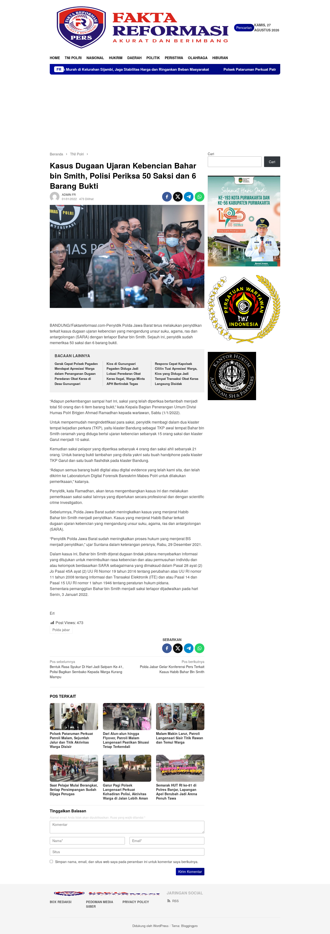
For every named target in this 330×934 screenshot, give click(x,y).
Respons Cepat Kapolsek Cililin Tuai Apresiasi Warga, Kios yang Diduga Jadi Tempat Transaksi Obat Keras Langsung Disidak (176, 373)
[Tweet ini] (178, 197)
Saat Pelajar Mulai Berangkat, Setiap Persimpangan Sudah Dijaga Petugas (74, 789)
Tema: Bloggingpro (185, 925)
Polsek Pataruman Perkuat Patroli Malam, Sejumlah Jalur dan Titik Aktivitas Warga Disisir (71, 740)
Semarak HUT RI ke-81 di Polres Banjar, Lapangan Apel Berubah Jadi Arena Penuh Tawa (176, 792)
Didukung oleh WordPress (150, 925)
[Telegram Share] (189, 197)
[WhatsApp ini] (199, 197)
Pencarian (244, 27)
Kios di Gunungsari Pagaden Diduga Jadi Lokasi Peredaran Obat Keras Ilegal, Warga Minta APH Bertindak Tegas (126, 373)
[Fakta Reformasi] (142, 27)
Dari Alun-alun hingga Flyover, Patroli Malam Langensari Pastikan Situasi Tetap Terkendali (126, 740)
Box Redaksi (61, 901)
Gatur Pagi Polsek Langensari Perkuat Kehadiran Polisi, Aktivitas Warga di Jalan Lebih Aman (125, 792)
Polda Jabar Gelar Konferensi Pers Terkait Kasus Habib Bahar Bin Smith (172, 666)
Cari (211, 153)
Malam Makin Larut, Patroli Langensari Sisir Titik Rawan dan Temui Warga (179, 738)
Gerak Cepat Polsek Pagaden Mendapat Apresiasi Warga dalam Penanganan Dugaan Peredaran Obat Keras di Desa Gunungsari (76, 373)
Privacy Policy (135, 901)
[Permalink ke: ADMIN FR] (54, 196)
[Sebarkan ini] (167, 197)
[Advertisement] (165, 111)
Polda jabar (61, 629)
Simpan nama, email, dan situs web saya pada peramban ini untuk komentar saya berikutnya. (126, 861)
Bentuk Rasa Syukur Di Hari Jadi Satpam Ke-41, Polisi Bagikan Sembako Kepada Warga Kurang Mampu (86, 669)
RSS (175, 901)
